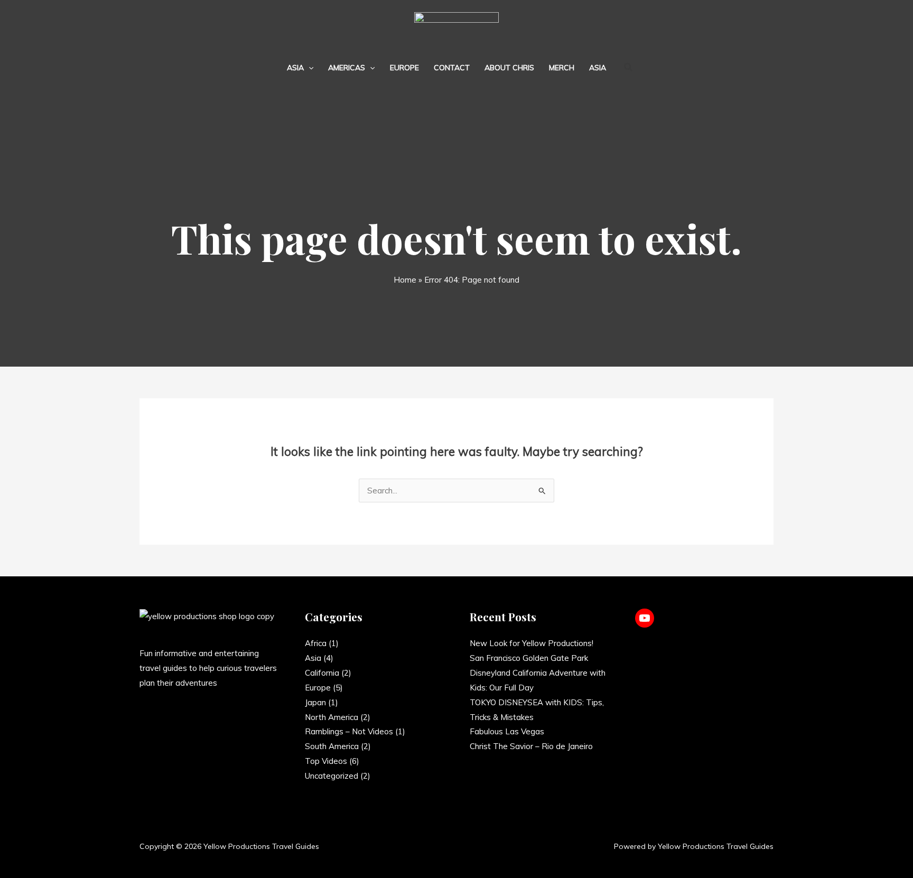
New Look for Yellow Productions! (531, 643)
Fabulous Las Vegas (507, 731)
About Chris (509, 67)
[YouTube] (644, 618)
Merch (561, 67)
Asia (295, 67)
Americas (346, 67)
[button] (308, 67)
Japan (315, 702)
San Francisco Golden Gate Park (529, 658)
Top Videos (326, 761)
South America (332, 746)
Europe (404, 67)
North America (331, 717)
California (322, 673)
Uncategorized (331, 776)
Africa (316, 643)
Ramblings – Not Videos (349, 731)
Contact (452, 67)
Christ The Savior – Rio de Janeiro (531, 746)
